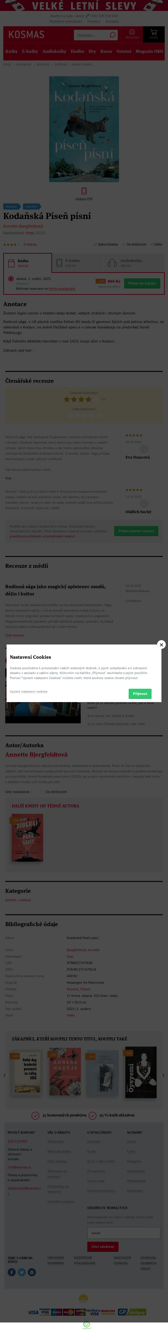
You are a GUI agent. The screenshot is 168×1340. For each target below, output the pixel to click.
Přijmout (140, 693)
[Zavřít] (161, 644)
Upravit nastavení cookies (28, 691)
